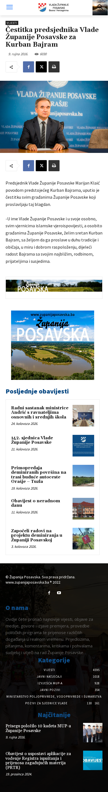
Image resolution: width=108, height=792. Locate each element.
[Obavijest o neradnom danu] (83, 508)
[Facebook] (28, 66)
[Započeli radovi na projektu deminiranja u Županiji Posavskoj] (83, 538)
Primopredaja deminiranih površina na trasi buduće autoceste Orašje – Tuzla (38, 475)
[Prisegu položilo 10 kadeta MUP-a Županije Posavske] (92, 732)
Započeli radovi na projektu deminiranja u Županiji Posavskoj (36, 535)
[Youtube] (58, 592)
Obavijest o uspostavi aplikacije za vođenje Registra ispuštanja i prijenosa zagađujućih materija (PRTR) (38, 760)
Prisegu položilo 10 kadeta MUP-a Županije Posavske (38, 728)
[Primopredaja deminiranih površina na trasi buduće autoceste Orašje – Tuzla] (83, 475)
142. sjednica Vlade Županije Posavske (32, 440)
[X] (41, 66)
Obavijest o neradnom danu (35, 503)
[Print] (54, 66)
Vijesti (12, 23)
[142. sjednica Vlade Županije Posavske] (83, 445)
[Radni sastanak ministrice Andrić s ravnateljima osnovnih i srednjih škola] (83, 416)
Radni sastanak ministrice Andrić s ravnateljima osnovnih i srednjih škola (39, 412)
